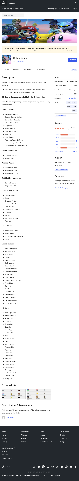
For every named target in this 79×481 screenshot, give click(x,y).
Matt (4, 451)
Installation (28, 70)
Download (72, 59)
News (4, 435)
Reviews (16, 70)
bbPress (6, 455)
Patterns (24, 442)
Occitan (9, 467)
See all (74, 151)
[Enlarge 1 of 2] (23, 391)
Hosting (4, 438)
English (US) (73, 98)
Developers (44, 438)
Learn (42, 432)
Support (74, 70)
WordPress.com (8, 448)
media (74, 106)
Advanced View (60, 116)
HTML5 (69, 106)
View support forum (61, 170)
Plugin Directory (7, 8)
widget (74, 110)
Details (6, 70)
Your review (59, 151)
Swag (63, 442)
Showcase (25, 432)
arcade (68, 102)
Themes (24, 435)
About (4, 432)
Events (62, 435)
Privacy (4, 442)
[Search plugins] (22, 15)
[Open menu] (76, 3)
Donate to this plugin (62, 188)
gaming (74, 102)
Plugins (23, 438)
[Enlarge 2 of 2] (48, 391)
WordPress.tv (46, 442)
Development (40, 70)
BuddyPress (7, 458)
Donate (63, 438)
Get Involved (64, 432)
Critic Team (20, 61)
